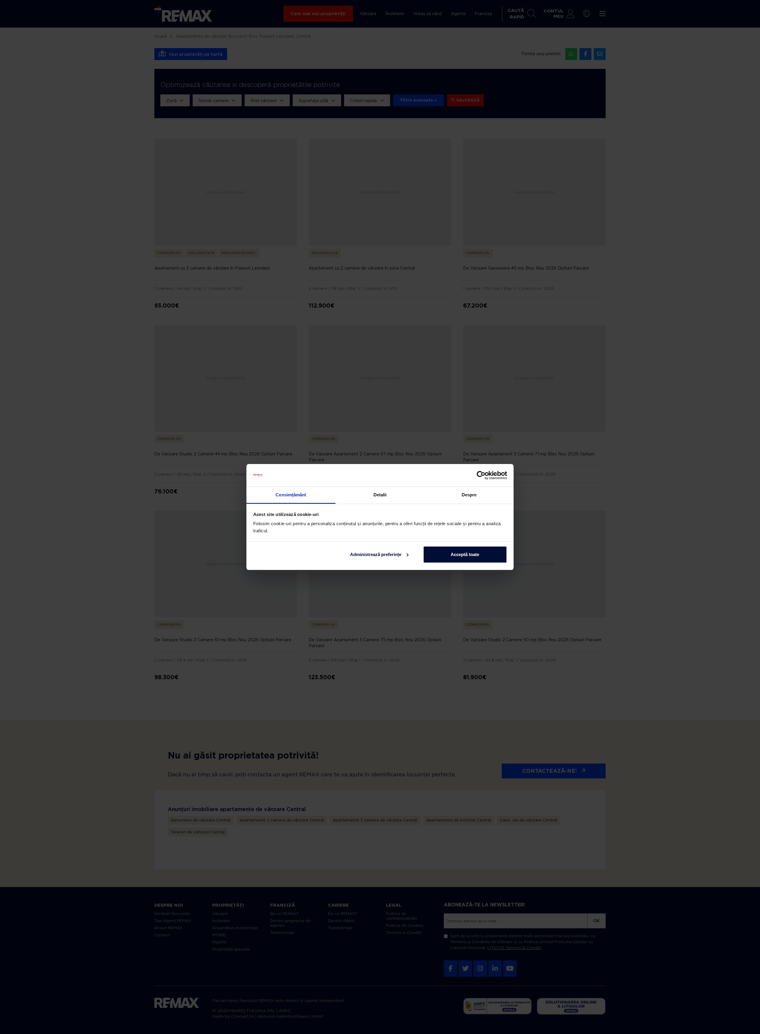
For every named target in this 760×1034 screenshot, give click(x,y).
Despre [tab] (469, 494)
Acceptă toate (465, 554)
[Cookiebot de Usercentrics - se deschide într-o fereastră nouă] (481, 475)
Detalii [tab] (380, 494)
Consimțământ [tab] (291, 494)
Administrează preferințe (375, 554)
